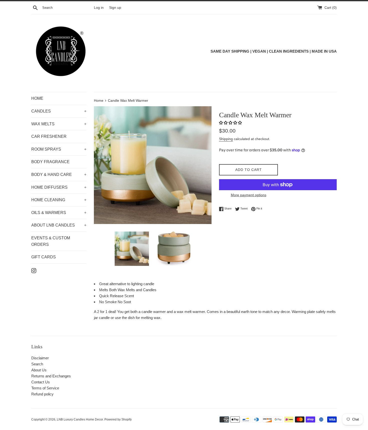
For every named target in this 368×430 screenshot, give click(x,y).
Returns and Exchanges (51, 376)
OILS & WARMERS (58, 212)
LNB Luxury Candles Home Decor (80, 419)
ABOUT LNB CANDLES (58, 225)
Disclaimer (40, 358)
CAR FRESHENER (49, 136)
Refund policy (42, 394)
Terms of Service (45, 388)
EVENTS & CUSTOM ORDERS (50, 241)
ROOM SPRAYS (58, 149)
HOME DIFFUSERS (58, 187)
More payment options (248, 195)
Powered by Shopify (118, 419)
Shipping (226, 139)
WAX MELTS (58, 124)
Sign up (115, 8)
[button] (231, 123)
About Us (39, 370)
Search (37, 364)
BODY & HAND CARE (58, 174)
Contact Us (40, 382)
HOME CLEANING (58, 200)
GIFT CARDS (43, 257)
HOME (37, 98)
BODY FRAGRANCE (50, 162)
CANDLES (58, 111)
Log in (99, 8)
